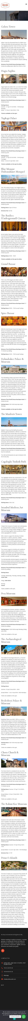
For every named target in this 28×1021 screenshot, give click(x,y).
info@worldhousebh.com (10, 979)
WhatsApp (6, 975)
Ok (14, 1018)
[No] (26, 1015)
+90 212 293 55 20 (8, 968)
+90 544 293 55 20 (8, 971)
